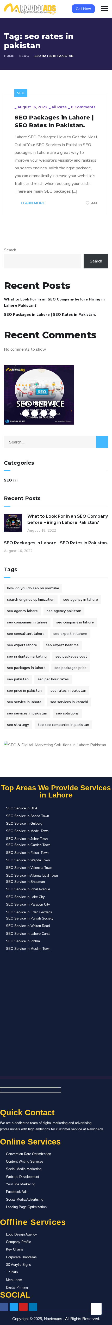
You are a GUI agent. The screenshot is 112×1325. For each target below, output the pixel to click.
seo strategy (18, 724)
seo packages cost (71, 656)
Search (10, 250)
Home (9, 56)
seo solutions (67, 713)
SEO (21, 93)
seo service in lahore (24, 701)
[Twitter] (14, 1307)
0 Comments (83, 107)
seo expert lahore (22, 645)
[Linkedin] (33, 1307)
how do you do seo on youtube (33, 588)
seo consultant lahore (26, 633)
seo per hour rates (53, 679)
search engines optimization (30, 599)
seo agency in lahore (80, 599)
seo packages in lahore (26, 667)
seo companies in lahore (27, 622)
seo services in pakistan (27, 713)
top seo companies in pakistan (63, 724)
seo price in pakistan (24, 690)
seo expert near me (62, 645)
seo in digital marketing (27, 656)
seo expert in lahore (70, 633)
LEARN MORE (32, 203)
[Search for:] (56, 442)
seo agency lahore (22, 610)
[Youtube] (23, 1307)
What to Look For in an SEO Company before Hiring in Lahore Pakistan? (54, 302)
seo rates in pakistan (68, 690)
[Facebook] (4, 1307)
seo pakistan (18, 679)
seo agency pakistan (64, 610)
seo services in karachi (69, 701)
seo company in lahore (75, 622)
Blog (24, 56)
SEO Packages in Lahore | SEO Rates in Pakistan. (54, 121)
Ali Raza (59, 107)
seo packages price (70, 667)
